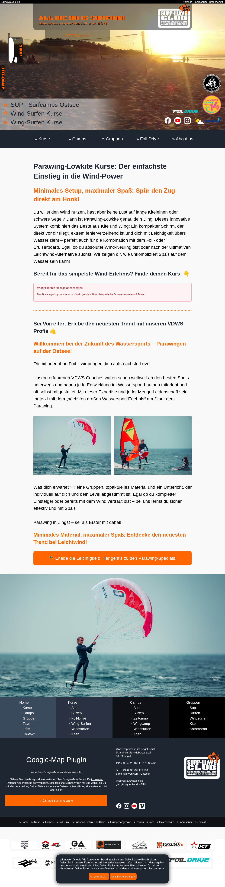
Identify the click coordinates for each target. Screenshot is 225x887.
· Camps (26, 713)
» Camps (77, 138)
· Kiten (73, 734)
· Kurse (25, 708)
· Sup (73, 708)
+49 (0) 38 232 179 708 (134, 770)
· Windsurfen (78, 729)
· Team (25, 724)
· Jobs (24, 729)
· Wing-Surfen (79, 724)
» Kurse (42, 138)
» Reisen (139, 822)
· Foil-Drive (77, 718)
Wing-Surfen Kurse (36, 122)
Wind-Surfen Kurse (36, 113)
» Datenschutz (165, 822)
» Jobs (150, 822)
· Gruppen (27, 718)
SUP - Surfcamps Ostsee (45, 104)
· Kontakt (27, 734)
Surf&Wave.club (10, 1)
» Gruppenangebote (119, 822)
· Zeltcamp (139, 718)
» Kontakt (200, 822)
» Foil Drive (147, 138)
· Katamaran (196, 729)
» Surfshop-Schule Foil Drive (88, 822)
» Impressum (184, 822)
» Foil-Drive (63, 822)
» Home (23, 822)
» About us (182, 138)
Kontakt (187, 1)
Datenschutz (216, 1)
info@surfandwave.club (129, 780)
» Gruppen (112, 138)
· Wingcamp (140, 724)
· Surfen (75, 713)
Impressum (200, 1)
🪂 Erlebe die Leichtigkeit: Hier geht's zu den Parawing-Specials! (112, 558)
